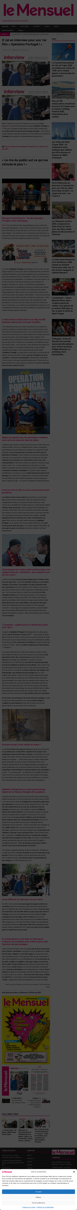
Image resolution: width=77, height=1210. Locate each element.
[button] (74, 1172)
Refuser (38, 1197)
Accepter (39, 1192)
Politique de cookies (28, 1207)
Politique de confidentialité (45, 1207)
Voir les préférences (38, 1203)
